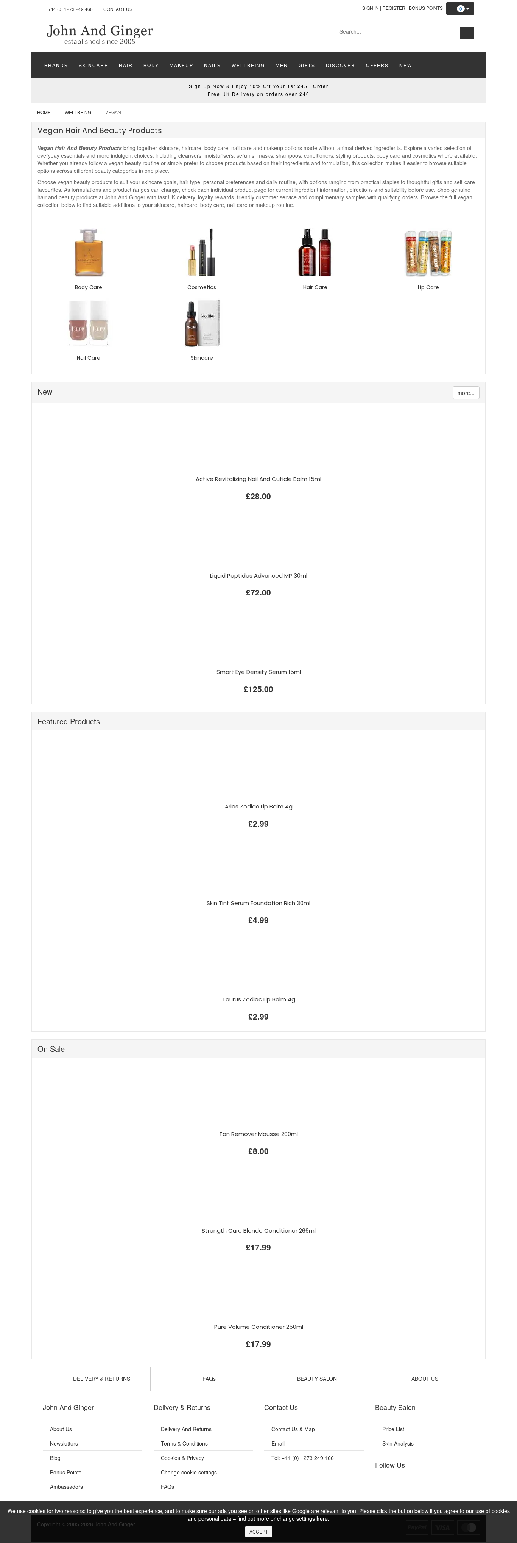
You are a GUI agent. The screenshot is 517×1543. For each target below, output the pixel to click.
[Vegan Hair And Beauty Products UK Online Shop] (99, 34)
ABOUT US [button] (424, 1378)
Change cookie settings (189, 1472)
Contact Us (117, 9)
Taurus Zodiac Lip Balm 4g (258, 999)
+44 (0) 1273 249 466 (70, 9)
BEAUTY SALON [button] (316, 1378)
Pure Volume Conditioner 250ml (258, 1327)
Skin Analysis (398, 1443)
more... (466, 392)
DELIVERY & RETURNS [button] (101, 1378)
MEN (282, 65)
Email (278, 1443)
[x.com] (417, 1483)
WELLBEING (248, 65)
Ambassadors (66, 1486)
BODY (151, 65)
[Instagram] (432, 1483)
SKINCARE (93, 65)
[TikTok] (463, 1483)
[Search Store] (467, 33)
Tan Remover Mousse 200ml (258, 1134)
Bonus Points (426, 8)
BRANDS (56, 65)
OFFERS (377, 65)
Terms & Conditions (184, 1443)
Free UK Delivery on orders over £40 (259, 94)
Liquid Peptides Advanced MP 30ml (258, 576)
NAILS (212, 65)
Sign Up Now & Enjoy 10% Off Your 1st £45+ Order (259, 86)
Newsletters (64, 1443)
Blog (55, 1458)
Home (44, 112)
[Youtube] (401, 1483)
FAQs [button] (208, 1378)
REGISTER (393, 8)
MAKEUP (181, 65)
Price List (393, 1429)
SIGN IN (370, 8)
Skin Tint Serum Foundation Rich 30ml (258, 903)
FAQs (167, 1486)
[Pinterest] (448, 1483)
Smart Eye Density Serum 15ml (258, 672)
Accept (258, 1531)
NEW (405, 65)
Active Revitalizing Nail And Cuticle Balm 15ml (258, 479)
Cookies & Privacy (182, 1458)
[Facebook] (386, 1483)
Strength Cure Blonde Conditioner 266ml (259, 1230)
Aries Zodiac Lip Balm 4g (259, 806)
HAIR (126, 65)
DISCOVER (340, 65)
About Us (61, 1429)
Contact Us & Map (293, 1429)
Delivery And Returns (186, 1429)
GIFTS (307, 65)
